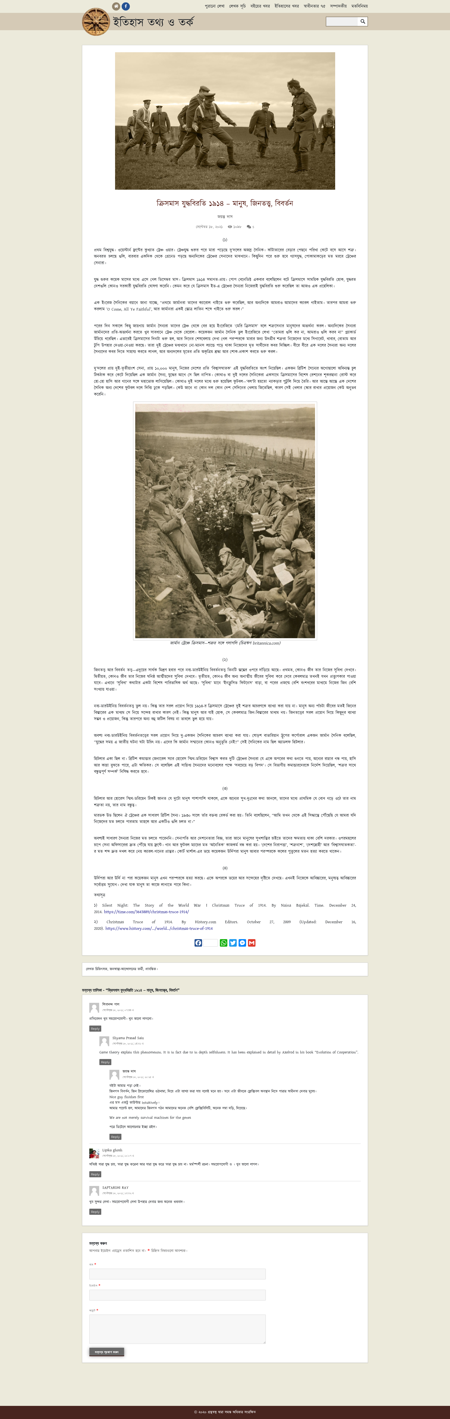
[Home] (116, 6)
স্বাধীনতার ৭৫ (315, 6)
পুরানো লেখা (215, 6)
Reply (95, 1028)
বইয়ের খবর (260, 6)
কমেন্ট (94, 1310)
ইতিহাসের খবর (287, 6)
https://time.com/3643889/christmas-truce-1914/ (146, 912)
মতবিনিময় (360, 6)
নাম (93, 1265)
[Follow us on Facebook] (126, 6)
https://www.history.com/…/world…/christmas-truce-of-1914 (159, 929)
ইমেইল (95, 1286)
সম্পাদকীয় (338, 6)
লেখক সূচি (237, 6)
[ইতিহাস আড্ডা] (96, 22)
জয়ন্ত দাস (225, 217)
